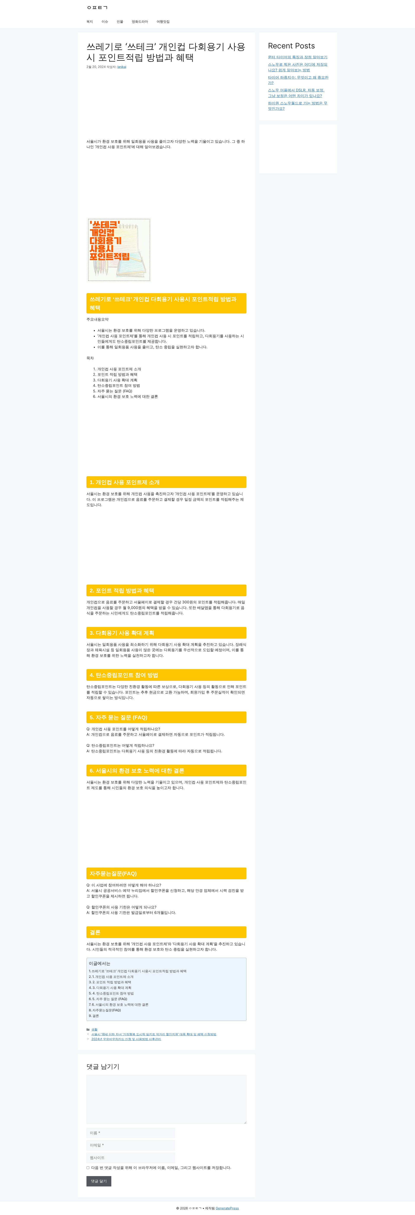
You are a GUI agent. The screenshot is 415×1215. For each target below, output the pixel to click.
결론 (96, 1016)
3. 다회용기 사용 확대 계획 (112, 988)
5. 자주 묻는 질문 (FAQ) (109, 999)
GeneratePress (227, 1208)
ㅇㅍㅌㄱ (97, 7)
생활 (94, 1029)
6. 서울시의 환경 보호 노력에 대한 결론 (120, 1004)
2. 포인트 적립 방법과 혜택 (112, 982)
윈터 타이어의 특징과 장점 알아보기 (297, 57)
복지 (89, 21)
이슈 (105, 21)
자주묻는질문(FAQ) (107, 1010)
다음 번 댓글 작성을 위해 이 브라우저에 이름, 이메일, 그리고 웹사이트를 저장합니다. (161, 1167)
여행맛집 (163, 21)
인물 (120, 21)
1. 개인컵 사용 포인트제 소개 (113, 977)
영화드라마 (140, 21)
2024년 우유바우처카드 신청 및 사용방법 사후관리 (126, 1039)
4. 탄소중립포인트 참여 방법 (113, 993)
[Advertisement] (166, 107)
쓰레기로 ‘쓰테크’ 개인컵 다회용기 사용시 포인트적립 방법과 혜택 (139, 971)
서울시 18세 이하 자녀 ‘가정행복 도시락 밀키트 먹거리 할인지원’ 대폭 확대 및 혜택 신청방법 (153, 1034)
